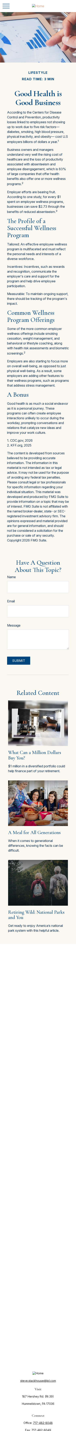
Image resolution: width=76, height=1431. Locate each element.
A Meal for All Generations (34, 832)
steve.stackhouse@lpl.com (38, 1380)
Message (13, 625)
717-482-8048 (43, 1423)
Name (11, 577)
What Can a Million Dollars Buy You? (34, 755)
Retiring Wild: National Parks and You (36, 914)
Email (11, 601)
